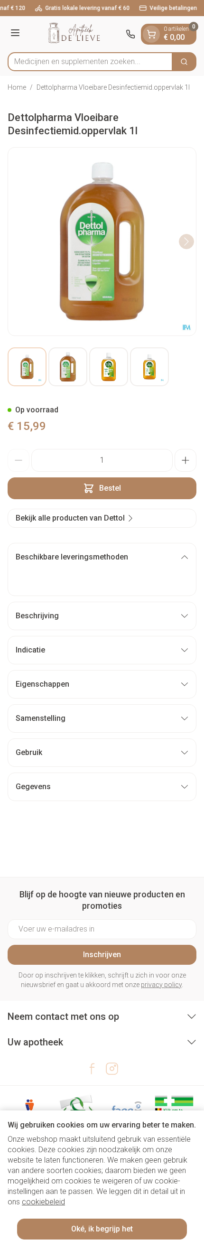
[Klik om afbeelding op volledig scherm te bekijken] (102, 242)
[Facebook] (92, 1069)
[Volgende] (186, 241)
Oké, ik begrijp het (102, 1228)
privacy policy (161, 984)
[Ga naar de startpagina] (74, 34)
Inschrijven (102, 954)
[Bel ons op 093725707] (130, 34)
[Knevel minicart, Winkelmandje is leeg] (151, 34)
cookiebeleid (43, 1201)
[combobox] (90, 61)
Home (17, 87)
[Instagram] (112, 1069)
